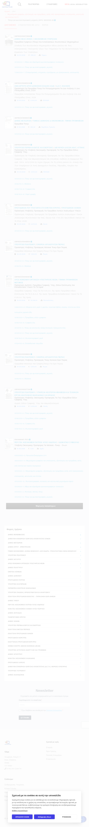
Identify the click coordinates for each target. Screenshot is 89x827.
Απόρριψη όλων (44, 817)
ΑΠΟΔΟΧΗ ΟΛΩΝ (22, 817)
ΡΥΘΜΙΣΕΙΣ (66, 817)
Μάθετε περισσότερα (19, 811)
